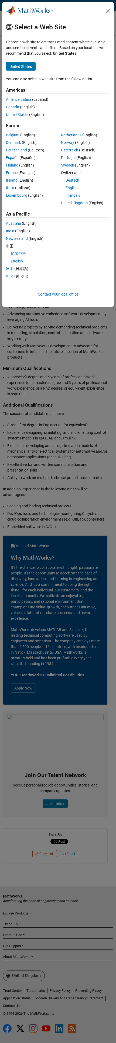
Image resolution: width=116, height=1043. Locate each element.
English (72, 188)
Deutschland (16, 150)
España (12, 157)
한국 (9, 276)
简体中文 (18, 253)
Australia (13, 223)
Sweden (67, 165)
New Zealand (17, 238)
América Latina (18, 99)
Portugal (68, 157)
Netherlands (71, 135)
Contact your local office (58, 294)
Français (73, 195)
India (10, 231)
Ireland (12, 180)
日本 (9, 268)
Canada (12, 107)
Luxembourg (16, 195)
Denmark (13, 142)
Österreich (69, 150)
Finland (12, 165)
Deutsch (72, 180)
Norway (67, 142)
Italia (10, 188)
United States (17, 114)
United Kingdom (74, 203)
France (12, 173)
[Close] (108, 11)
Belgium (12, 135)
